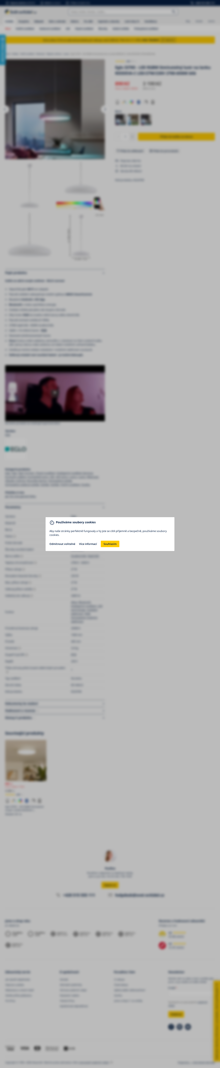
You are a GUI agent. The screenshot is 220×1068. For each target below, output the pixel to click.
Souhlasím (110, 544)
